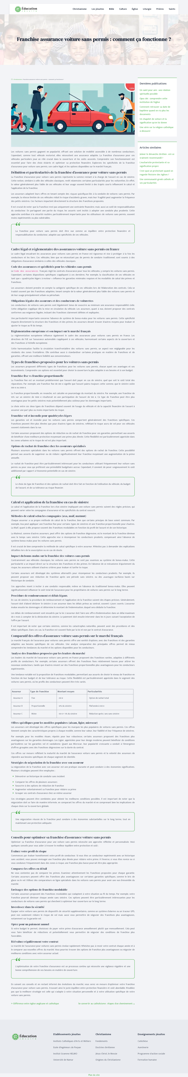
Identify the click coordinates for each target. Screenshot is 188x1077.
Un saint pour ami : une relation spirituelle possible (155, 92)
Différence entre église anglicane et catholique (36, 1004)
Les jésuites (98, 9)
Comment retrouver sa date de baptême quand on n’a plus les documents (155, 110)
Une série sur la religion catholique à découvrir (156, 129)
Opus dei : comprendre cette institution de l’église (153, 100)
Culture (123, 9)
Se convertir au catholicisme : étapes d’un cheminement (105, 1004)
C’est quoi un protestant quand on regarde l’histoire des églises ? (156, 173)
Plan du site (94, 1075)
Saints (172, 9)
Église (135, 9)
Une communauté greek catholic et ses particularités (157, 181)
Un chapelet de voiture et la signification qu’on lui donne (153, 121)
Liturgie (147, 9)
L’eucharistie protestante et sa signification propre (154, 164)
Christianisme (80, 9)
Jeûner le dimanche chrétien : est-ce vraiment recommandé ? (157, 156)
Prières (160, 9)
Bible (111, 9)
